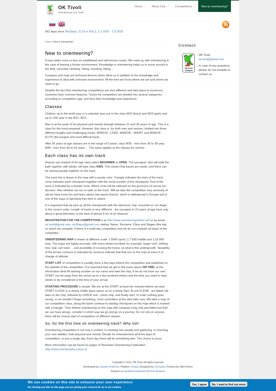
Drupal (134, 366)
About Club (157, 7)
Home (137, 7)
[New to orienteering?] (61, 26)
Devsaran (160, 366)
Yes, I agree (199, 384)
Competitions (182, 7)
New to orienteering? (214, 6)
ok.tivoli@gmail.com (58, 224)
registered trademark (134, 371)
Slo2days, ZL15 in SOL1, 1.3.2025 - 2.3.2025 (94, 31)
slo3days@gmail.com (85, 224)
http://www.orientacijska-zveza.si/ (66, 349)
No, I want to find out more (228, 384)
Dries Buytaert (157, 371)
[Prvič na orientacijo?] (52, 26)
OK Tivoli (70, 7)
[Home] (50, 13)
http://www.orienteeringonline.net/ (128, 220)
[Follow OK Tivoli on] (226, 25)
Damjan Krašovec (109, 366)
